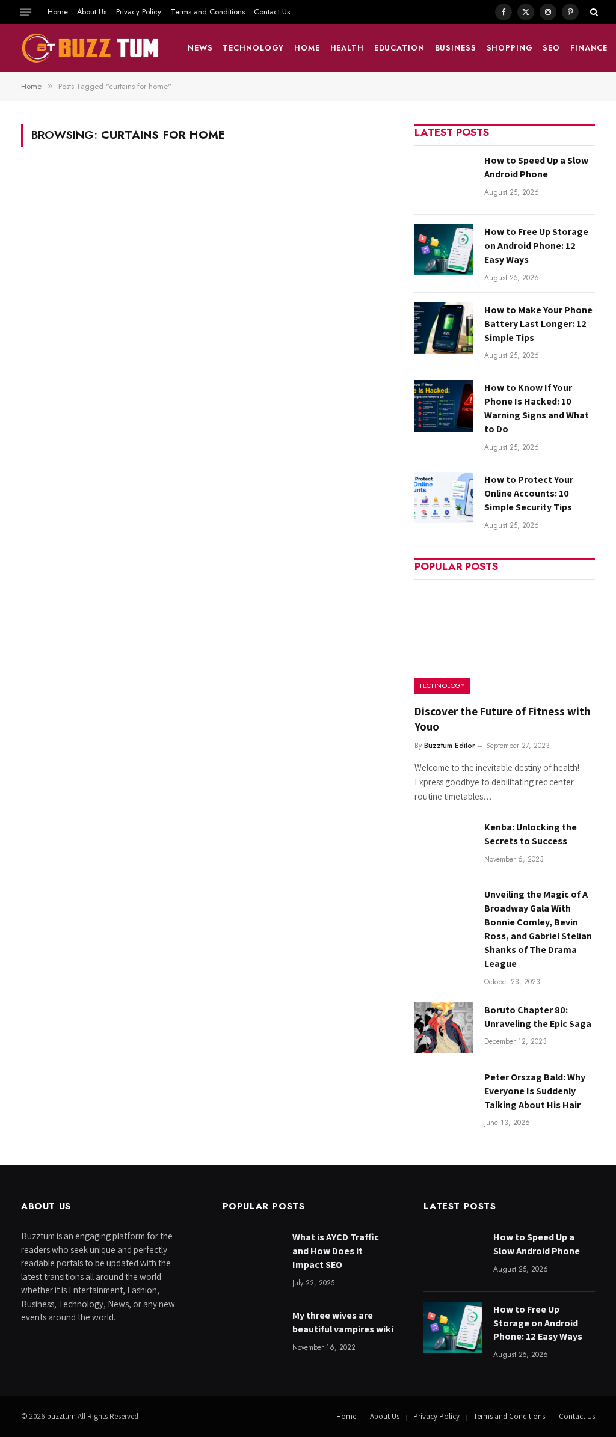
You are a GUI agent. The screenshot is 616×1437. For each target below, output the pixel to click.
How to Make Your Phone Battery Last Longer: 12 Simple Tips (538, 324)
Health (347, 48)
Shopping (510, 48)
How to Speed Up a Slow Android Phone (536, 167)
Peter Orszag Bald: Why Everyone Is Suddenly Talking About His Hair (534, 1091)
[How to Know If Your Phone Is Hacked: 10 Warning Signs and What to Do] (443, 405)
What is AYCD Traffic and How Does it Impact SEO (335, 1251)
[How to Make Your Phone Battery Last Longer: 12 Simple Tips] (443, 328)
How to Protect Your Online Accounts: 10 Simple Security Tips (528, 493)
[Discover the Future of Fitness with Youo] (504, 640)
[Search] (593, 12)
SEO (551, 48)
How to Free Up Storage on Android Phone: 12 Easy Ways (536, 245)
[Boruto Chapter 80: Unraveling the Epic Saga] (443, 1027)
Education (399, 48)
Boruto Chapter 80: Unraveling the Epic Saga (537, 1016)
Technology (253, 48)
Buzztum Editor (449, 745)
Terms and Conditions (208, 11)
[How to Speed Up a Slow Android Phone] (443, 178)
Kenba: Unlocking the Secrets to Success (530, 834)
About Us (91, 11)
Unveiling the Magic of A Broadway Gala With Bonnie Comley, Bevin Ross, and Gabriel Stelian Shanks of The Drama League (538, 928)
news (200, 48)
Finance (589, 48)
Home (58, 11)
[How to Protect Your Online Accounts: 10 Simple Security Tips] (443, 497)
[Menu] (25, 12)
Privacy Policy (138, 11)
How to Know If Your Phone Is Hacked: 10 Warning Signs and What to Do (536, 408)
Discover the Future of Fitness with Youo (502, 719)
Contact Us (272, 11)
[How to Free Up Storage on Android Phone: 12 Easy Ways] (443, 249)
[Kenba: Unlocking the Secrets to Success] (443, 845)
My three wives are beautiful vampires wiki (342, 1322)
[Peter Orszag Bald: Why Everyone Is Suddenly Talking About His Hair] (443, 1095)
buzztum (62, 1416)
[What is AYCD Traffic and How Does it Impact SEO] (252, 1255)
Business (455, 48)
